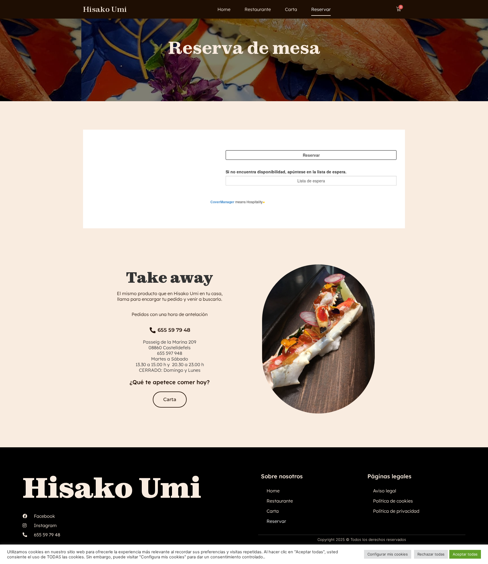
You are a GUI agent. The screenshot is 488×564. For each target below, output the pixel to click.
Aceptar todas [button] (465, 554)
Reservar (321, 9)
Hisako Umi (105, 9)
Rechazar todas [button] (431, 554)
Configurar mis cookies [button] (387, 554)
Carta (291, 9)
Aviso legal (384, 491)
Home (223, 9)
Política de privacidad (396, 511)
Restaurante (258, 9)
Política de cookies (393, 501)
